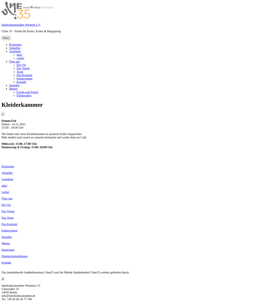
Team (20, 71)
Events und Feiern (27, 92)
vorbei (20, 58)
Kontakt (21, 82)
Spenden (14, 85)
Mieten (13, 88)
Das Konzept (24, 75)
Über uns (14, 61)
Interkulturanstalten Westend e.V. (21, 24)
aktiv (19, 54)
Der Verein (23, 68)
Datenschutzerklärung (15, 256)
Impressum (8, 249)
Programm (15, 44)
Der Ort (21, 65)
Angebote (15, 51)
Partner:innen (24, 78)
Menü (6, 38)
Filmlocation (24, 95)
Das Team (8, 217)
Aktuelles (14, 48)
